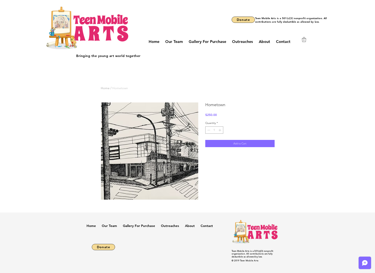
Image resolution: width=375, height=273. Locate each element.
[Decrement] (208, 130)
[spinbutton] (214, 130)
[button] (304, 39)
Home (105, 88)
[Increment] (220, 130)
